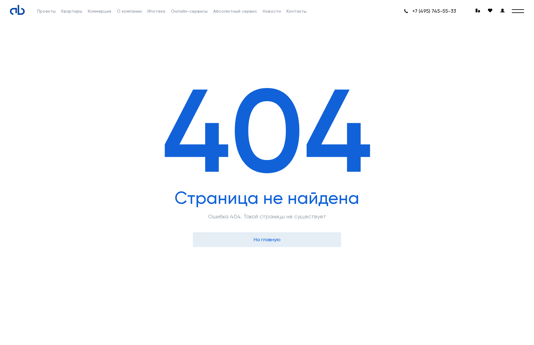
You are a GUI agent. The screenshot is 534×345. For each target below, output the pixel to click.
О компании (129, 11)
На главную (267, 239)
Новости (272, 11)
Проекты (46, 11)
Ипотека (156, 11)
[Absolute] (17, 9)
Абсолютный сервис (235, 11)
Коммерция (99, 11)
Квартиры (71, 11)
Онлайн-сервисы (189, 11)
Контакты (296, 11)
